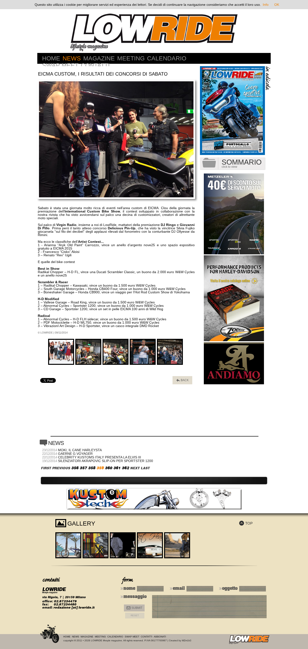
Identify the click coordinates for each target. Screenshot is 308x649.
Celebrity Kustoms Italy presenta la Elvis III (99, 457)
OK (276, 4)
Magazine (99, 58)
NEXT (135, 468)
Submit (134, 608)
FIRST (46, 468)
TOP (246, 523)
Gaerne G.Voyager (75, 454)
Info (266, 4)
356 (74, 468)
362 (125, 468)
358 (91, 468)
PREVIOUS (61, 468)
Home (51, 58)
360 (108, 468)
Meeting (131, 58)
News (72, 58)
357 (83, 468)
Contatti (95, 65)
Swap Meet (60, 65)
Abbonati (160, 636)
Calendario (166, 58)
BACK (182, 380)
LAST (145, 468)
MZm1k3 (186, 640)
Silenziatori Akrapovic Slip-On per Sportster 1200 (105, 461)
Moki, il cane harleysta (80, 450)
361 (117, 468)
